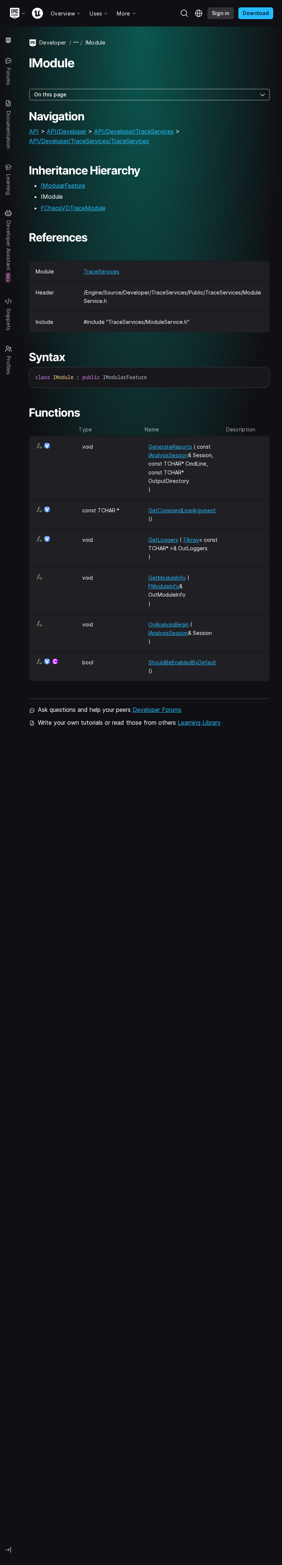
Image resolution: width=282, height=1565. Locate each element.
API (34, 131)
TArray (191, 540)
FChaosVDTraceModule (73, 208)
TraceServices (101, 271)
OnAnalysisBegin (168, 624)
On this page (50, 94)
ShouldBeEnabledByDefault (182, 662)
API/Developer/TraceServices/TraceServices (89, 141)
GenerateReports (170, 447)
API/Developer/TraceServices (134, 131)
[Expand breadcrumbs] (76, 42)
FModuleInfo (163, 586)
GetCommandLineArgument (182, 510)
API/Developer (66, 131)
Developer (52, 42)
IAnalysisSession (168, 455)
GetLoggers (163, 540)
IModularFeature (63, 185)
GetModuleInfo (167, 578)
